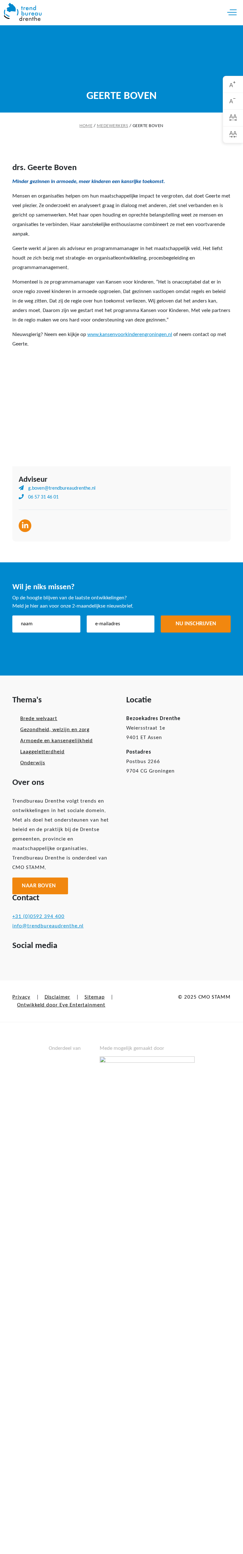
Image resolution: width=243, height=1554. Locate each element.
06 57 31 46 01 (43, 497)
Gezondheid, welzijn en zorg (55, 729)
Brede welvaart (38, 718)
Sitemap (94, 997)
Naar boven (39, 886)
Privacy (21, 997)
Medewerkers (112, 126)
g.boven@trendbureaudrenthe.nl (61, 488)
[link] (233, 84)
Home (85, 126)
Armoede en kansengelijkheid (56, 740)
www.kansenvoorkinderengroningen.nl (129, 334)
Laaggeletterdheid (42, 752)
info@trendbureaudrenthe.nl (48, 926)
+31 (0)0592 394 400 (38, 916)
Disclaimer (57, 997)
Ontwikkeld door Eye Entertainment (61, 1005)
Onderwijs (32, 763)
